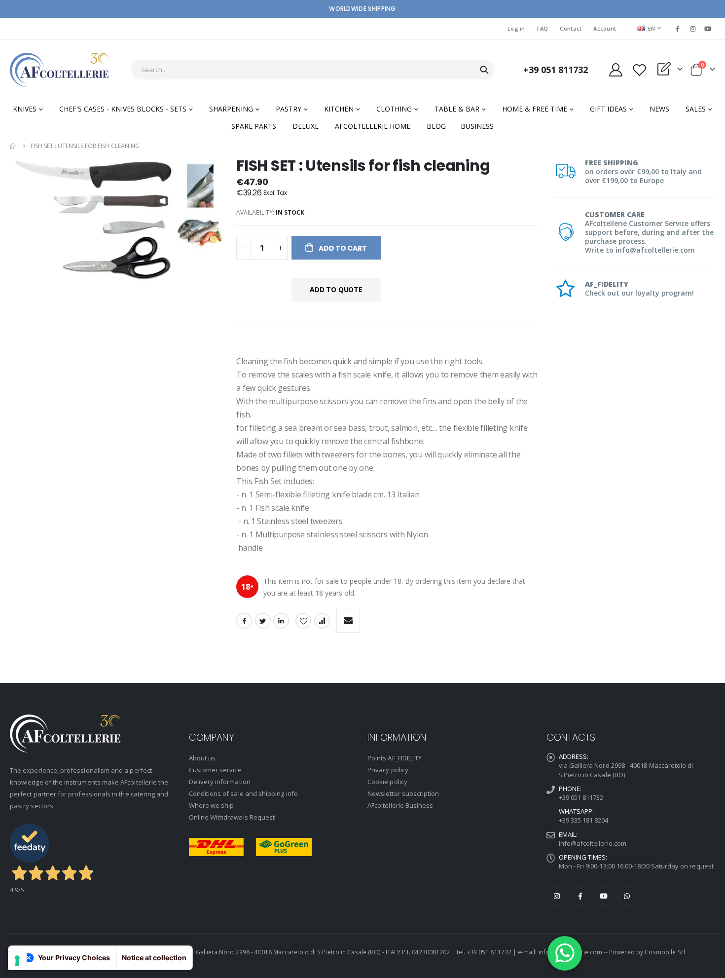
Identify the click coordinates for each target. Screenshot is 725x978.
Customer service (215, 769)
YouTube (604, 896)
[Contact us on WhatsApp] (564, 953)
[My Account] (615, 69)
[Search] (484, 70)
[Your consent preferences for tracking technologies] (17, 960)
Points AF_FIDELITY (394, 757)
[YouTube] (708, 28)
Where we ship (211, 805)
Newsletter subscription (403, 793)
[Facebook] (677, 28)
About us (202, 757)
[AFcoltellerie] (59, 70)
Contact (570, 28)
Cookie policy (387, 781)
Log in (516, 28)
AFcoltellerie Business (400, 805)
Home (13, 146)
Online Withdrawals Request (232, 817)
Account (604, 28)
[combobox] (313, 69)
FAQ (542, 28)
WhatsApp (627, 896)
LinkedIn (281, 621)
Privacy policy (387, 769)
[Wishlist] (639, 69)
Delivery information (220, 781)
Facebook (244, 621)
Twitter (263, 621)
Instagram (557, 896)
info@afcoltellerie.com (592, 843)
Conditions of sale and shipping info (243, 793)
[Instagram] (693, 28)
